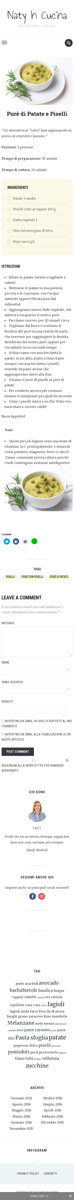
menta (49, 1023)
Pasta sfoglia (31, 1037)
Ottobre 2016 (52, 1098)
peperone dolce (25, 1045)
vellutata (50, 1058)
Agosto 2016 (21, 1104)
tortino (37, 1059)
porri (34, 1052)
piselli (10, 576)
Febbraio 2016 (52, 1116)
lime (47, 1016)
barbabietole (23, 990)
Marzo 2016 (21, 1116)
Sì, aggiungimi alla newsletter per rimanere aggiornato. (35, 765)
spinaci (62, 1052)
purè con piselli (32, 576)
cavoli (40, 997)
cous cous (33, 1005)
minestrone (61, 1024)
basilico (45, 990)
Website (7, 701)
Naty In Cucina (37, 15)
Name (5, 662)
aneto (19, 984)
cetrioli (56, 997)
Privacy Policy (28, 1174)
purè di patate (59, 576)
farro (34, 1011)
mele (39, 1023)
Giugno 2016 (52, 1104)
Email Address (12, 682)
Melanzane (20, 1023)
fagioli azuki (19, 1011)
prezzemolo (48, 1052)
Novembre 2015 (21, 1128)
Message (8, 623)
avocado (49, 983)
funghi (12, 1016)
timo (19, 1058)
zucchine (37, 1065)
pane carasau (37, 1029)
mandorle (59, 1016)
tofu (29, 1058)
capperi (17, 997)
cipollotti (17, 1005)
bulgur (59, 991)
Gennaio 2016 (21, 1122)
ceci (47, 997)
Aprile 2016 (52, 1110)
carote (30, 996)
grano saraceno (30, 1016)
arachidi (31, 984)
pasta (53, 1030)
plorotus (56, 1046)
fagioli (56, 1004)
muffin (12, 1030)
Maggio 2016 (21, 1110)
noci (20, 1030)
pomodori (18, 1052)
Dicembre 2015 (52, 1122)
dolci (44, 1005)
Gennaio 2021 (21, 1098)
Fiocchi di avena (51, 1011)
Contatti (50, 1174)
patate (57, 1037)
